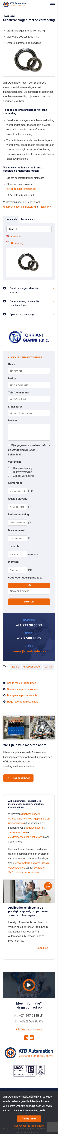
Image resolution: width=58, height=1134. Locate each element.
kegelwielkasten (35, 827)
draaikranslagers (30, 814)
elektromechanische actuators (25, 837)
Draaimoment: (16, 530)
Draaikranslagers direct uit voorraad (24, 290)
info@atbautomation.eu (29, 1029)
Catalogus (16, 236)
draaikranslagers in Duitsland (19, 206)
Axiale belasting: (18, 498)
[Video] (29, 985)
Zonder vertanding (23, 475)
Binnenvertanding (23, 468)
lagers (15, 666)
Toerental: (14, 546)
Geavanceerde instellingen (29, 1125)
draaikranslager (32, 666)
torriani (49, 666)
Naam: (12, 364)
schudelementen (17, 818)
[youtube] (32, 1038)
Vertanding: (15, 461)
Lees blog (43, 947)
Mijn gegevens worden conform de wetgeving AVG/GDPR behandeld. (29, 450)
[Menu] (52, 5)
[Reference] (29, 738)
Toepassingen (21, 778)
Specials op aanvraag (22, 314)
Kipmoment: (15, 482)
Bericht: (13, 420)
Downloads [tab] (11, 219)
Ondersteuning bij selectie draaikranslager (24, 303)
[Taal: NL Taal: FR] (29, 229)
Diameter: (14, 561)
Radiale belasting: (18, 514)
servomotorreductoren (27, 863)
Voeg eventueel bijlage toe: (25, 577)
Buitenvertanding (22, 472)
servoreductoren (17, 832)
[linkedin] (26, 1038)
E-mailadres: (15, 406)
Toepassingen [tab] (28, 219)
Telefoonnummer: (19, 392)
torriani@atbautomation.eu (21, 188)
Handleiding (17, 243)
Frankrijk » (45, 206)
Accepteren (29, 1118)
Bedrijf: (12, 378)
